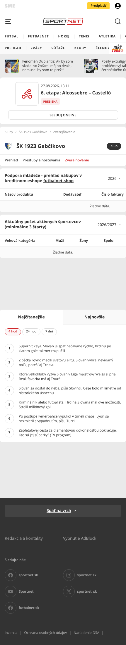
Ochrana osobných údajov (45, 632)
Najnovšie (94, 317)
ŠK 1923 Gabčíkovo (33, 132)
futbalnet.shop (58, 181)
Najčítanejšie (31, 317)
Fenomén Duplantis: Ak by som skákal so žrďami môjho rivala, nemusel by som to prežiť (47, 65)
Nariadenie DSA (86, 632)
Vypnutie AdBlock (79, 538)
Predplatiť (98, 6)
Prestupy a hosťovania (41, 160)
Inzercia (11, 632)
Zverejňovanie (77, 160)
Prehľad (11, 160)
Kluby (9, 132)
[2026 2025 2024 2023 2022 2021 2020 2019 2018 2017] (114, 178)
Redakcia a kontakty (24, 538)
